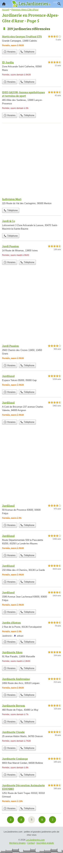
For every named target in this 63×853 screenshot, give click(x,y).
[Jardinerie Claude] (31, 736)
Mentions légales (17, 843)
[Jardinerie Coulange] (31, 763)
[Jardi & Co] (31, 225)
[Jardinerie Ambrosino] (31, 683)
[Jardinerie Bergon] (31, 710)
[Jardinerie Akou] (31, 657)
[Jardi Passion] (31, 251)
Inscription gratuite (45, 843)
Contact (31, 843)
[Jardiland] (31, 380)
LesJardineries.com (35, 840)
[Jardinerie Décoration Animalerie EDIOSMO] (31, 794)
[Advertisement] (31, 160)
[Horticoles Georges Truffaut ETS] (31, 41)
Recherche (59, 4)
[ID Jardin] (31, 69)
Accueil (4, 4)
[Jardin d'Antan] (31, 629)
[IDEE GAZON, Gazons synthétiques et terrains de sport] (31, 100)
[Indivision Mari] (31, 201)
